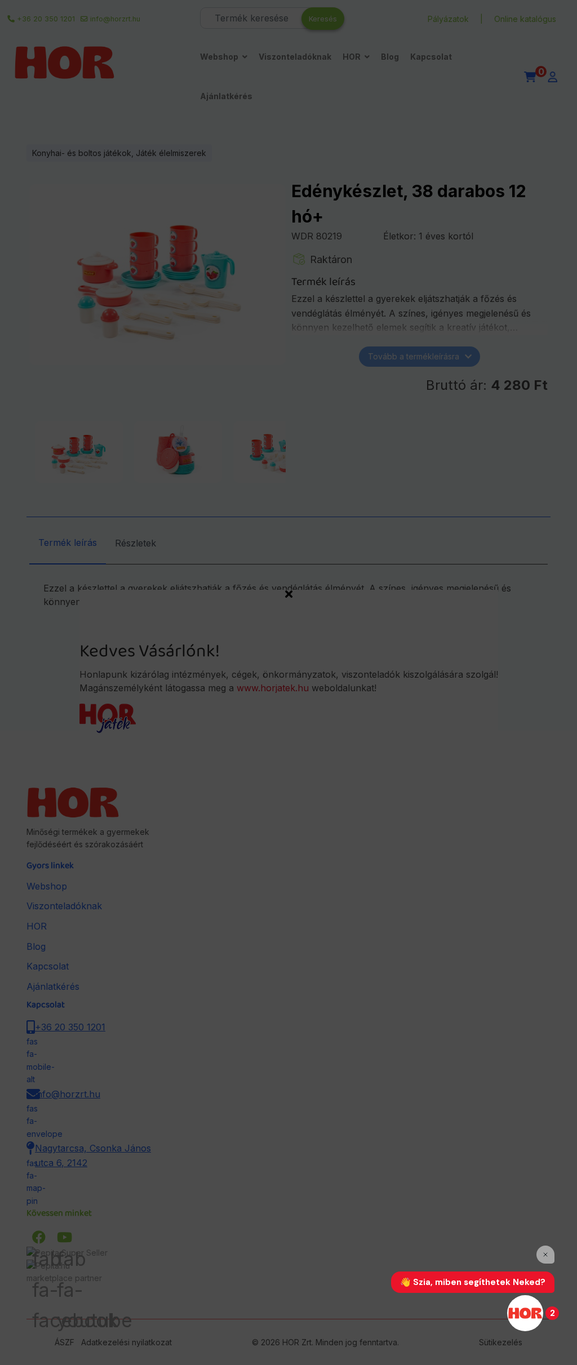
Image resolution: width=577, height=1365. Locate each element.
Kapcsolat (431, 56)
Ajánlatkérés (226, 96)
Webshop (219, 56)
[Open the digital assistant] (525, 1313)
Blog (390, 56)
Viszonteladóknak (295, 56)
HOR (352, 56)
